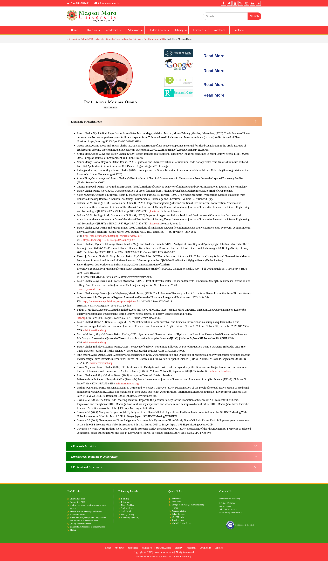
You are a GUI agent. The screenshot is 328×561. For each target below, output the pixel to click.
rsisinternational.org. (94, 330)
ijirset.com (154, 211)
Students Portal (127, 508)
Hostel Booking (127, 505)
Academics (112, 30)
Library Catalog (127, 514)
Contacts (238, 30)
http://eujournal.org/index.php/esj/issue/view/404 (112, 235)
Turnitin (175, 520)
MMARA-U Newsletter (181, 523)
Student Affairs (157, 30)
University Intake (77, 514)
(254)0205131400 (79, 3)
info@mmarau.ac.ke (109, 3)
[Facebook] (223, 3)
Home (74, 30)
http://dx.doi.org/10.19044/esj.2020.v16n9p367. (109, 240)
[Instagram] (246, 3)
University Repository (130, 517)
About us (91, 30)
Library (179, 30)
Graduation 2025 (77, 498)
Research (198, 30)
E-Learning (126, 502)
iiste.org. (81, 317)
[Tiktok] (240, 3)
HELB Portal (177, 501)
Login (182, 520)
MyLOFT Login (178, 517)
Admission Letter (179, 511)
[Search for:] (232, 16)
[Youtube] (235, 3)
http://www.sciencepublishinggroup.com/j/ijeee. (109, 301)
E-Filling (125, 498)
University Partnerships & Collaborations (87, 527)
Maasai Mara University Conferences (86, 511)
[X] (229, 3)
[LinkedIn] (252, 3)
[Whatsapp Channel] (258, 3)
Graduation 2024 (77, 502)
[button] (164, 121)
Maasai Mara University (229, 498)
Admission (133, 30)
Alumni (73, 530)
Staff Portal (126, 511)
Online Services (178, 514)
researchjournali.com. (89, 289)
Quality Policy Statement (80, 524)
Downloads (219, 30)
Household (176, 498)
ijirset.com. (155, 223)
